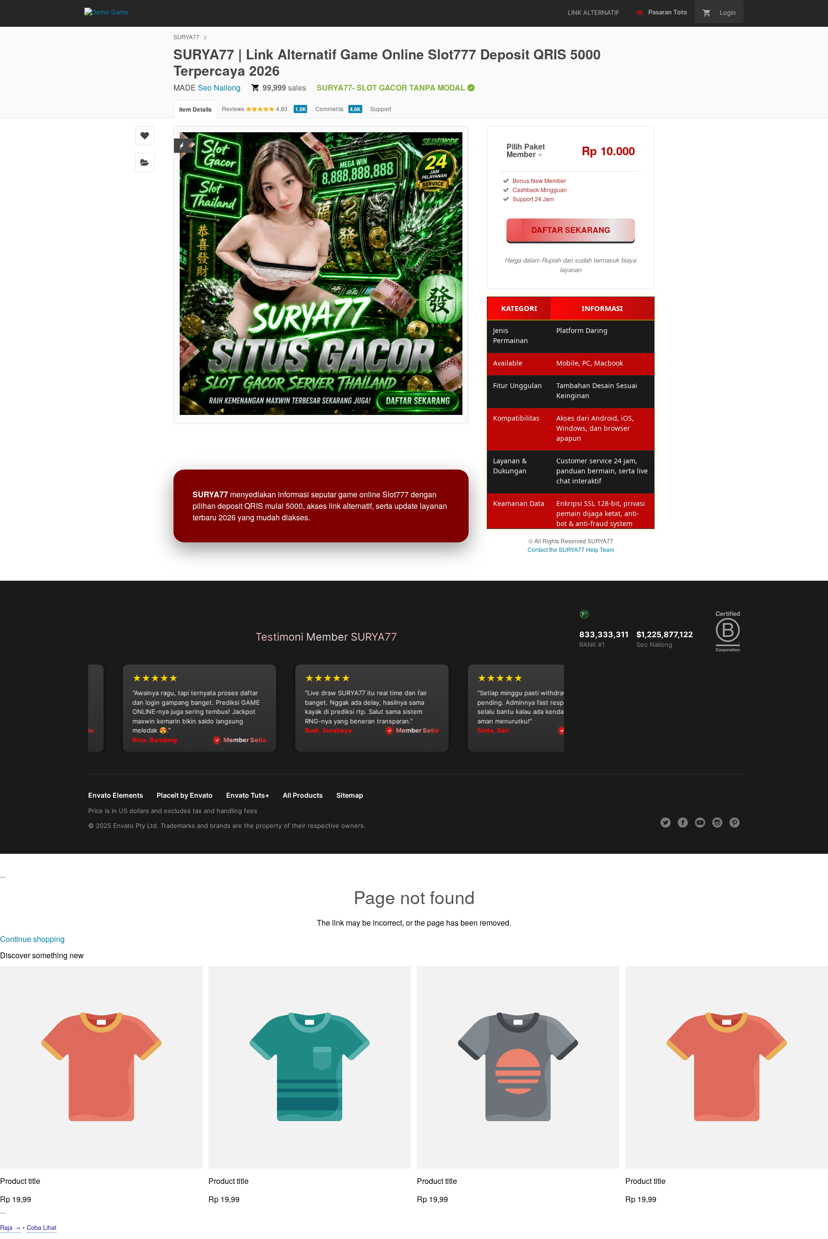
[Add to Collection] (144, 162)
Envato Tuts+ (247, 795)
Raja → (10, 1227)
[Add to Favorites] (144, 135)
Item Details (195, 109)
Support (380, 108)
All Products (303, 795)
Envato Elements (115, 795)
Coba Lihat (42, 1227)
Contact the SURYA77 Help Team (571, 549)
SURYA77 (186, 37)
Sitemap (349, 795)
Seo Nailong (219, 87)
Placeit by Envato (185, 795)
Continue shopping (32, 938)
